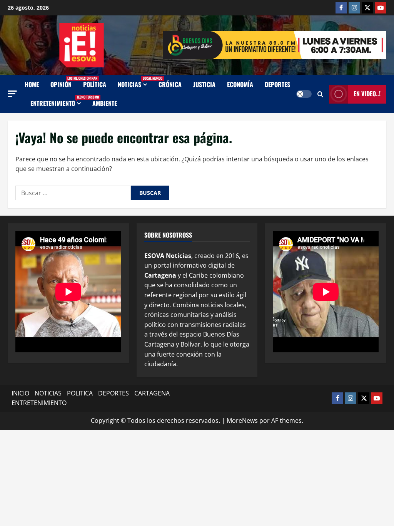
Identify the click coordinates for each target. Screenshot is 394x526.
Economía (240, 84)
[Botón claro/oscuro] (304, 94)
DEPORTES (113, 393)
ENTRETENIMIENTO (58, 101)
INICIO (20, 393)
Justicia (204, 84)
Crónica (170, 84)
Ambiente (104, 103)
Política (94, 84)
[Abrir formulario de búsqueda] (320, 94)
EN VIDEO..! (367, 93)
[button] (12, 93)
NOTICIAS (135, 82)
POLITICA (80, 393)
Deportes (277, 84)
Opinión (63, 82)
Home (32, 84)
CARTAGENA (152, 393)
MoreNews (242, 420)
